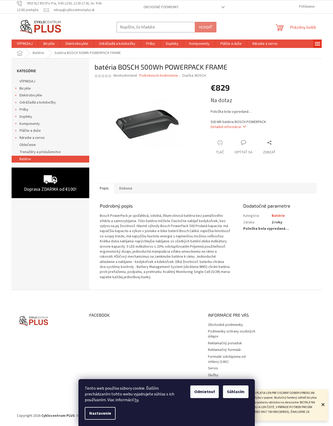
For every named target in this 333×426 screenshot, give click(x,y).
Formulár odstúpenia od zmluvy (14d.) (227, 359)
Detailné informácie (226, 127)
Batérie (25, 159)
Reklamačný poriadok (225, 343)
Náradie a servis (32, 137)
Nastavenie (100, 413)
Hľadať (205, 27)
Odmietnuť (204, 392)
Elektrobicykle (30, 95)
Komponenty (29, 123)
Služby (213, 375)
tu (136, 400)
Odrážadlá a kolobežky (37, 102)
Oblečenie (27, 145)
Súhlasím (236, 392)
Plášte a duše (30, 130)
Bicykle (25, 88)
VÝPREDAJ (27, 81)
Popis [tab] (104, 188)
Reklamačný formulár (224, 349)
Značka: (194, 75)
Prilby (23, 109)
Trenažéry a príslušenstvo (40, 152)
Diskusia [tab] (125, 188)
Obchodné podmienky (160, 7)
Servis (213, 368)
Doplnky (25, 116)
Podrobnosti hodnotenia (158, 75)
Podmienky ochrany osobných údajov (231, 334)
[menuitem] (25, 44)
